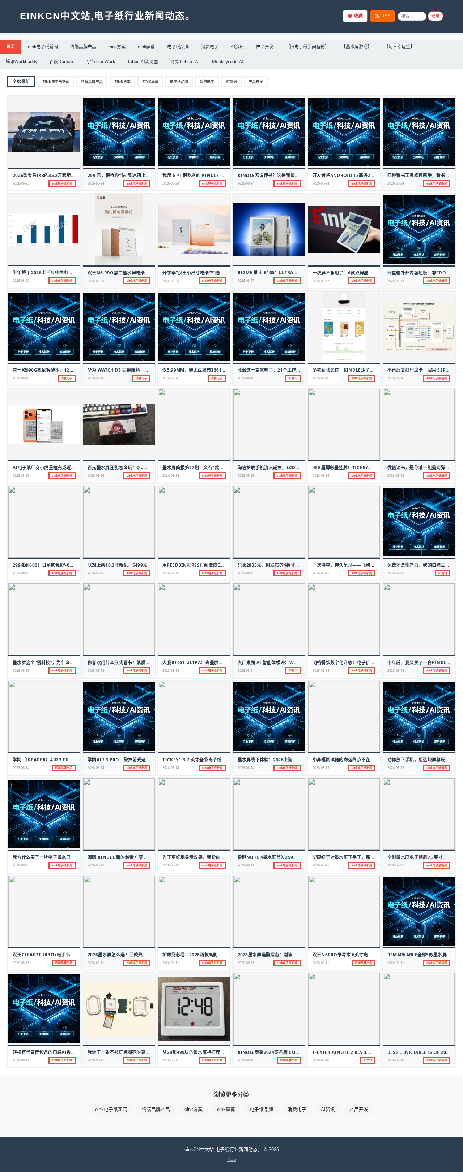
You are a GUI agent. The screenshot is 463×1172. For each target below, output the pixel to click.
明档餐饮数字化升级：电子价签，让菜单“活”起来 (361, 662)
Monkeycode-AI (227, 62)
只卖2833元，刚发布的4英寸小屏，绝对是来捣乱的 (289, 565)
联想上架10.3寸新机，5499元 (117, 565)
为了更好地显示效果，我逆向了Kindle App (207, 857)
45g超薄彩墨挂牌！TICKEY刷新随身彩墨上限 (358, 467)
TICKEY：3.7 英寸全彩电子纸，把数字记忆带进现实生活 (218, 760)
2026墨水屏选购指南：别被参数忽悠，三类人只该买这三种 (296, 955)
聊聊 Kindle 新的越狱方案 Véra (122, 857)
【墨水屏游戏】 (356, 47)
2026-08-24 (96, 183)
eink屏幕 (146, 47)
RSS (385, 15)
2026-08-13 (321, 767)
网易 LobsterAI (185, 62)
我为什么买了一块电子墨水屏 (42, 857)
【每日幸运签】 (399, 47)
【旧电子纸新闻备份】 (307, 47)
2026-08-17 (246, 280)
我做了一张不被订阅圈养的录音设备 (123, 1052)
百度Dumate (62, 62)
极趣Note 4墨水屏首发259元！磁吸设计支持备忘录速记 (294, 857)
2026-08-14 (246, 670)
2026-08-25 (21, 183)
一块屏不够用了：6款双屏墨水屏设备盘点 (354, 273)
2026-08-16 (21, 378)
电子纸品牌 (178, 47)
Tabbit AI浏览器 (142, 62)
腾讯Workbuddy (21, 62)
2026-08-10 (246, 1060)
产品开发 (264, 47)
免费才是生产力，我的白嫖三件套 (420, 565)
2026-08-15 (246, 475)
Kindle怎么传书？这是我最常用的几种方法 (282, 175)
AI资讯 (237, 47)
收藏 (358, 15)
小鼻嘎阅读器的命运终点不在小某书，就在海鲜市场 (364, 760)
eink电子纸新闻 (43, 47)
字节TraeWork (101, 62)
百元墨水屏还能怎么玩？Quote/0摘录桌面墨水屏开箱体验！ (149, 467)
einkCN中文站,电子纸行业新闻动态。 (107, 15)
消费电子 (209, 47)
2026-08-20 (21, 280)
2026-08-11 (246, 865)
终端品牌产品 (83, 47)
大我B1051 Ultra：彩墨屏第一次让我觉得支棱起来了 (217, 662)
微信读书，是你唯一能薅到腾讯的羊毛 (425, 467)
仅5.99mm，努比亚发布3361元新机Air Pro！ (210, 370)
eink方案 (117, 47)
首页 (11, 46)
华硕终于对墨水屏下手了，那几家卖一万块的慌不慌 (364, 857)
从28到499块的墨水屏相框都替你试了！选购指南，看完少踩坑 (224, 1052)
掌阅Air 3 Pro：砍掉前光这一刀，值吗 (128, 760)
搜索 (435, 16)
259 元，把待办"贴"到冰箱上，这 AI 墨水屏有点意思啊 (142, 175)
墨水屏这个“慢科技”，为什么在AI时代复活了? (58, 662)
